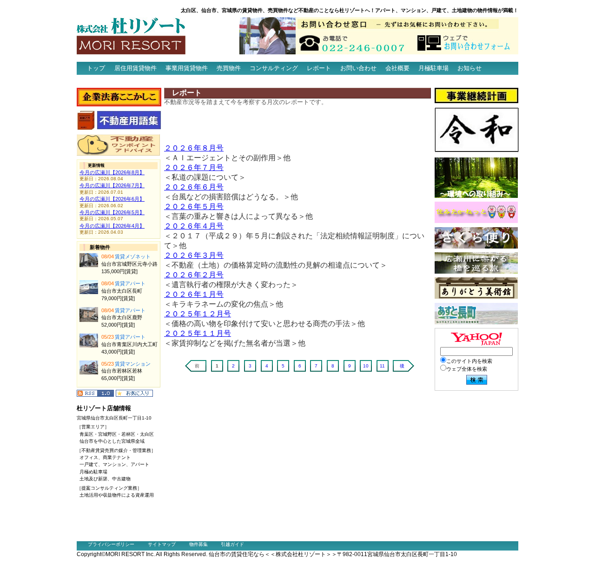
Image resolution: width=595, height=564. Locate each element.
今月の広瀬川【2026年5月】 (112, 212)
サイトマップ (162, 544)
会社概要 (397, 68)
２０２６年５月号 (194, 206)
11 (382, 365)
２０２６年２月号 (194, 275)
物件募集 (198, 544)
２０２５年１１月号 (197, 333)
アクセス (93, 81)
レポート (319, 68)
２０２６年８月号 (194, 148)
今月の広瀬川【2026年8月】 (112, 172)
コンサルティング (274, 68)
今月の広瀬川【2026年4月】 (112, 226)
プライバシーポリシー (111, 544)
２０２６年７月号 (194, 167)
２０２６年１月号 (194, 294)
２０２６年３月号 (194, 255)
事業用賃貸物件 (186, 68)
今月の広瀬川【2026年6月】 (112, 199)
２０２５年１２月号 (197, 314)
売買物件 (229, 68)
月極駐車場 (433, 68)
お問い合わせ (358, 68)
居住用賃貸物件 (135, 68)
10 (366, 365)
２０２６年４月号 (194, 226)
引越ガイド (232, 544)
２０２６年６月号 (194, 187)
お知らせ (469, 68)
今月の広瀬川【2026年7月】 (112, 185)
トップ (96, 68)
